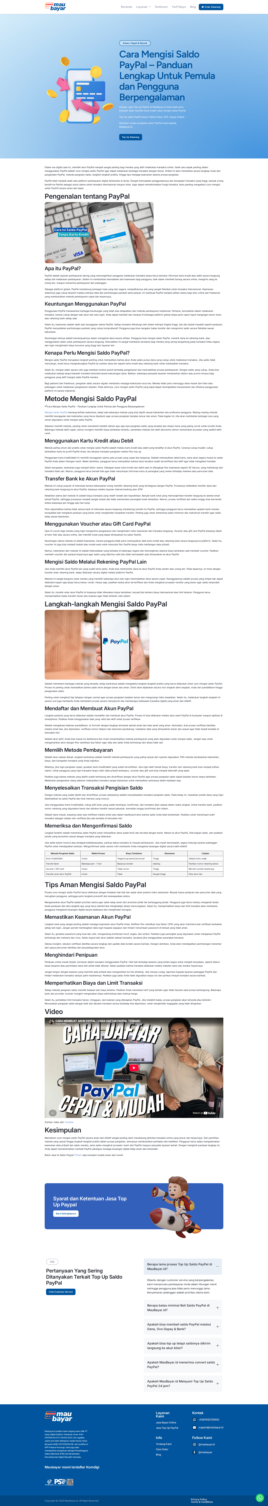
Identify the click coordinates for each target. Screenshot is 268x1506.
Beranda (126, 7)
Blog (193, 7)
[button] (260, 1498)
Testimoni (161, 7)
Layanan (141, 7)
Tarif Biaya (179, 7)
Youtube (69, 1122)
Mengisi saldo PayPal (56, 412)
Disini (79, 1155)
